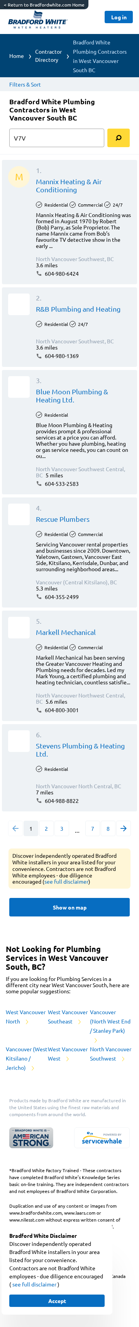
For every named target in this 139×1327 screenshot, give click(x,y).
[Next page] (123, 828)
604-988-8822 (61, 800)
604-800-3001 (61, 709)
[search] (118, 138)
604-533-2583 (61, 483)
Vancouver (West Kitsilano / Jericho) (26, 1058)
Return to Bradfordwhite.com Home (44, 5)
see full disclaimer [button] (66, 881)
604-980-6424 (61, 273)
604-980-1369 (61, 355)
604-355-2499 (61, 596)
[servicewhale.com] (102, 1137)
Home (16, 55)
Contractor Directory (48, 55)
